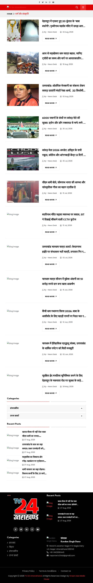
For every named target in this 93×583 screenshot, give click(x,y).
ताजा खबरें (14, 415)
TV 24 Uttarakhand (33, 576)
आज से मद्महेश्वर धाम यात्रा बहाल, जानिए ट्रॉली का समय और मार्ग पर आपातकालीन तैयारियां (62, 56)
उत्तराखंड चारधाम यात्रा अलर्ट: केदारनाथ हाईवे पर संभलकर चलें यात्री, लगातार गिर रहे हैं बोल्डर (63, 250)
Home (9, 14)
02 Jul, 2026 (67, 257)
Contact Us (66, 571)
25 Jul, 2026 (67, 129)
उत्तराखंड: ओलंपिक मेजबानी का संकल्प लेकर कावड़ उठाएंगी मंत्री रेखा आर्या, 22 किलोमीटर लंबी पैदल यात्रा (64, 89)
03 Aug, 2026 (67, 96)
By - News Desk (50, 32)
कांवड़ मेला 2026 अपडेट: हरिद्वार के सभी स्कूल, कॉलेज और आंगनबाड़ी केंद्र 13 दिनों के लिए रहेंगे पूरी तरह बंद (63, 153)
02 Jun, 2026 (67, 354)
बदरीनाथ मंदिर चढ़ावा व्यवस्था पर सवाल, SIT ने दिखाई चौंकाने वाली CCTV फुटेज (63, 217)
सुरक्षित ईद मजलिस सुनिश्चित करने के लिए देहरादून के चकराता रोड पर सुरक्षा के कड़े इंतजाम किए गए (62, 379)
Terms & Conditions (47, 571)
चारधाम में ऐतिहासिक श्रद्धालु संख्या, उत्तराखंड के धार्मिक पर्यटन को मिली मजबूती (64, 346)
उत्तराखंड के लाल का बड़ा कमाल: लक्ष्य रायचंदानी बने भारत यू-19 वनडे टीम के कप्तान (68, 517)
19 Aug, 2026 (67, 64)
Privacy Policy (28, 571)
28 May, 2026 (67, 386)
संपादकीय (14, 408)
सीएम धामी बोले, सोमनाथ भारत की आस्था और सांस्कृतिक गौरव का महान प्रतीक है (63, 185)
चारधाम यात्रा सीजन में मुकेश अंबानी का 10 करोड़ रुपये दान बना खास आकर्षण (62, 281)
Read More (50, 38)
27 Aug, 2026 (29, 440)
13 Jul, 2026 (67, 193)
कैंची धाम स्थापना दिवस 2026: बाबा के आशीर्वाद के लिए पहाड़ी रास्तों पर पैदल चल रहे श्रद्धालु (63, 314)
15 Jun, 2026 (67, 290)
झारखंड (12, 543)
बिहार (11, 547)
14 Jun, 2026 (67, 322)
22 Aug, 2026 (67, 32)
